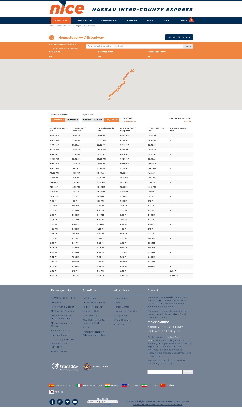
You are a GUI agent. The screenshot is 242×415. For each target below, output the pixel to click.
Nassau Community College (61, 324)
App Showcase (59, 351)
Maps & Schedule (63, 26)
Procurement (121, 298)
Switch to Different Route (179, 37)
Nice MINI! (56, 302)
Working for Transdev (125, 311)
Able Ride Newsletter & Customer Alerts (95, 321)
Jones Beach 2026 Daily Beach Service (61, 317)
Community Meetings (62, 339)
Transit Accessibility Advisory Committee (94, 333)
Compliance (120, 316)
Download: (127, 118)
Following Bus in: (105, 52)
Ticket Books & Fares (94, 302)
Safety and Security (61, 331)
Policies (87, 327)
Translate (108, 404)
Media (117, 302)
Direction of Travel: (59, 115)
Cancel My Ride (91, 311)
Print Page (187, 121)
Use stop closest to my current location (66, 48)
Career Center (121, 307)
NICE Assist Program (62, 311)
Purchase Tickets (92, 316)
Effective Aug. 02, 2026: (180, 118)
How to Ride (89, 298)
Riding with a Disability (63, 307)
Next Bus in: (54, 52)
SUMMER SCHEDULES (63, 298)
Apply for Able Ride (93, 307)
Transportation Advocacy (59, 345)
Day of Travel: (88, 115)
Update (188, 46)
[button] (109, 98)
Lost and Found (59, 335)
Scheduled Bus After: (156, 52)
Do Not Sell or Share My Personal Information (158, 405)
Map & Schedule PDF (129, 121)
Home (51, 26)
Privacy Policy (121, 324)
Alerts (185, 20)
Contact (167, 20)
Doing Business (122, 320)
